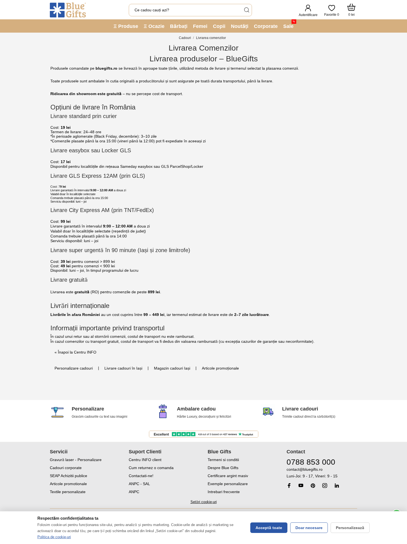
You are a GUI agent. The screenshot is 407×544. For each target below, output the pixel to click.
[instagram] (325, 485)
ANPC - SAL (139, 484)
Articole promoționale (220, 368)
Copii (219, 26)
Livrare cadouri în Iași (123, 368)
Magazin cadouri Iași (172, 368)
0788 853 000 (311, 462)
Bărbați (178, 26)
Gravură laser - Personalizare (76, 459)
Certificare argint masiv (228, 476)
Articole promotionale (68, 484)
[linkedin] (336, 485)
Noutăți (239, 26)
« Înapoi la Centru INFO (75, 352)
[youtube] (301, 485)
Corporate (266, 26)
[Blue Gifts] (68, 9)
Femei (200, 26)
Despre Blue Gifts (223, 467)
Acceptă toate (269, 527)
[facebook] (289, 485)
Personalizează (350, 527)
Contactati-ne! (141, 476)
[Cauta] (246, 10)
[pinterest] (313, 485)
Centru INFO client (145, 459)
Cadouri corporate (66, 467)
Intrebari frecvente (224, 492)
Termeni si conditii (223, 459)
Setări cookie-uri (203, 502)
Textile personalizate (68, 492)
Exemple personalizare (228, 484)
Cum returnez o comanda (151, 467)
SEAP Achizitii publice (68, 476)
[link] (321, 472)
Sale (289, 24)
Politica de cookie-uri (54, 537)
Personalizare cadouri (74, 368)
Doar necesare (309, 527)
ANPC (134, 492)
